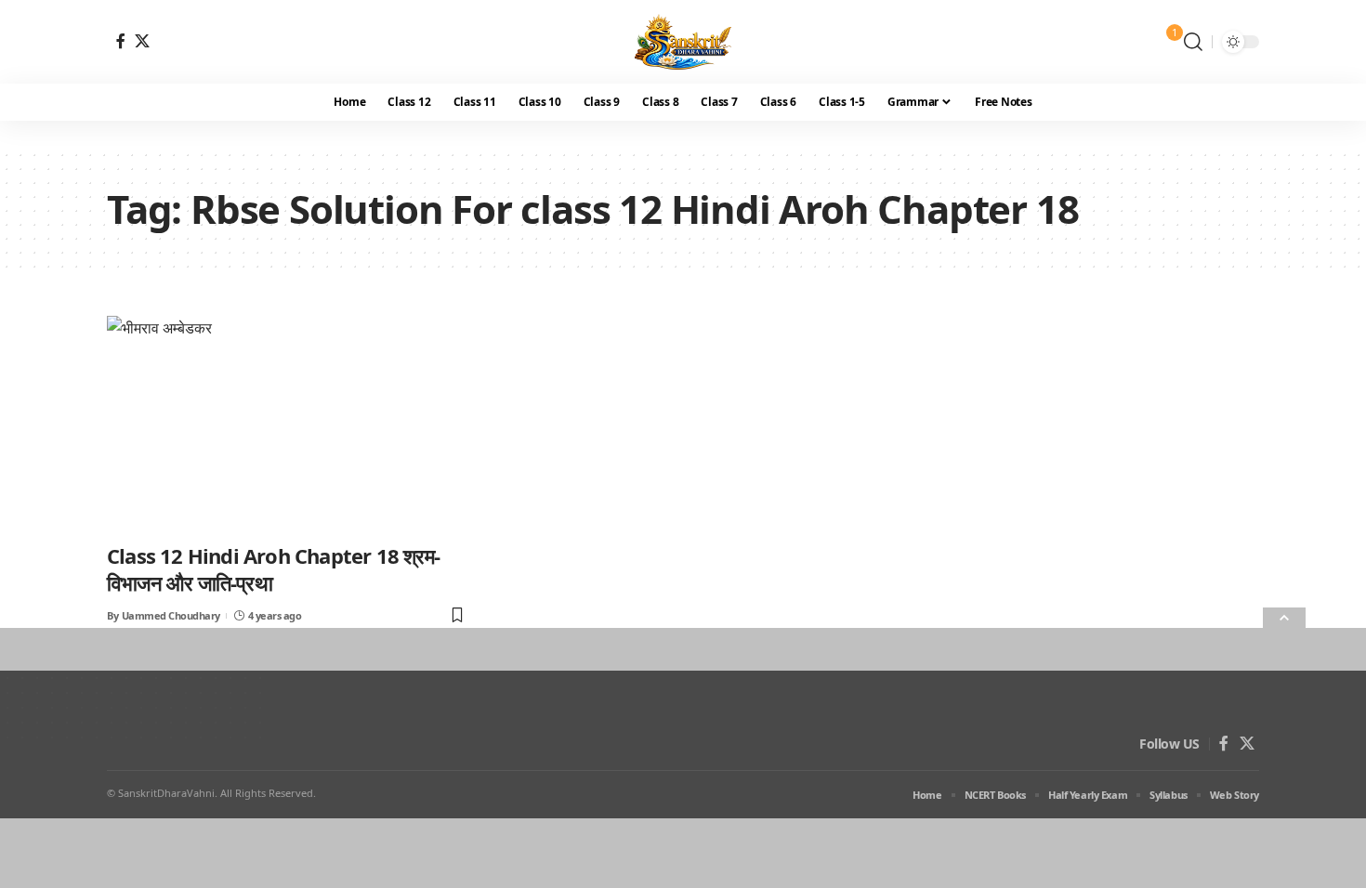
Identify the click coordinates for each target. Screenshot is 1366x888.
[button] (1193, 42)
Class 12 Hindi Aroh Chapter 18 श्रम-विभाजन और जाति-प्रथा (273, 569)
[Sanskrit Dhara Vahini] (683, 42)
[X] (142, 40)
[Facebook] (121, 40)
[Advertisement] (557, 758)
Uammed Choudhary (171, 615)
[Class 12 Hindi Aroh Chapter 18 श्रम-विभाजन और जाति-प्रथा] (286, 423)
